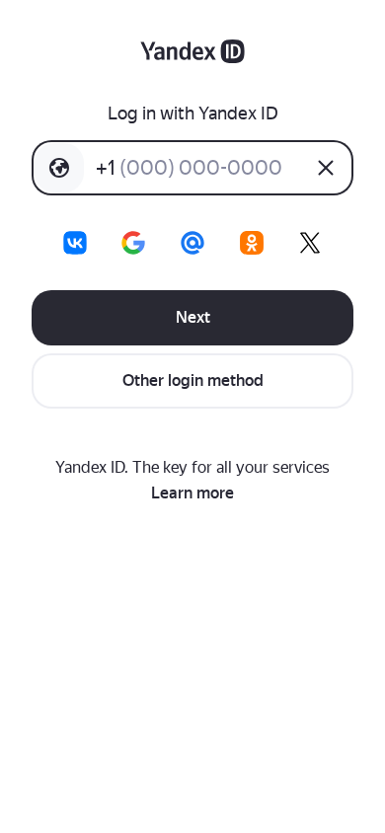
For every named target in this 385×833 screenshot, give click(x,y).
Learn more (192, 493)
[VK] (75, 243)
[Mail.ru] (192, 243)
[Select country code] (59, 167)
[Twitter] (310, 243)
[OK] (252, 243)
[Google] (133, 243)
